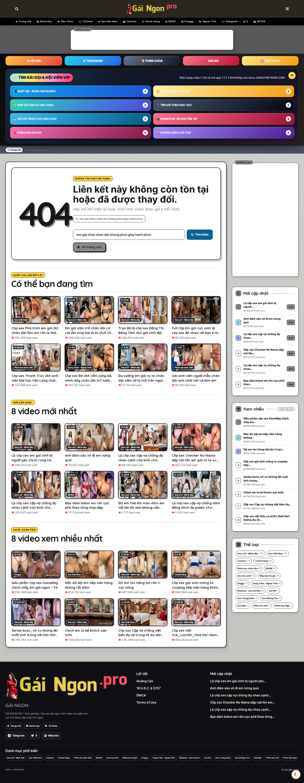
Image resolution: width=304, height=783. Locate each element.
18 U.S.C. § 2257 (148, 688)
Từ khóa (53, 725)
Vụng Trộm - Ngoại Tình (267, 583)
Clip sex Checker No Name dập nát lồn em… (242, 702)
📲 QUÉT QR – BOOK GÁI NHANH (34, 91)
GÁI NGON (16, 705)
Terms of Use (146, 702)
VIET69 (261, 21)
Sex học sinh (245, 575)
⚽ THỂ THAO (270, 61)
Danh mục (34, 725)
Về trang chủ (92, 247)
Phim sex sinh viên (249, 568)
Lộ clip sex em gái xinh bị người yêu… (238, 681)
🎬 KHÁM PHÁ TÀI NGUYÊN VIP (176, 118)
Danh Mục (46, 21)
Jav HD (273, 590)
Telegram (231, 21)
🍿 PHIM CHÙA (152, 61)
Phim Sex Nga (283, 605)
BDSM (172, 21)
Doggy (188, 21)
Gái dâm (242, 605)
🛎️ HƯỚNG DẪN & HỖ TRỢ (173, 132)
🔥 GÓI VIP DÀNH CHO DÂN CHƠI (34, 118)
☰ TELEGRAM (93, 61)
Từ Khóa (87, 21)
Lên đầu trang (291, 769)
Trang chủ (25, 21)
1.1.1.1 (225, 77)
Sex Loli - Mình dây (250, 553)
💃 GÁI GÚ (211, 61)
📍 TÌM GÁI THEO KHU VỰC (174, 105)
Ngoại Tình (209, 21)
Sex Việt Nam (109, 21)
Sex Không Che (271, 598)
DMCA (141, 695)
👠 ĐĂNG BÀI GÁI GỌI (27, 132)
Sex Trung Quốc (247, 598)
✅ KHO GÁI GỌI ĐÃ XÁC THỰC (33, 105)
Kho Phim (67, 21)
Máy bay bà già (269, 575)
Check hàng (152, 21)
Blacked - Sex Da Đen (250, 590)
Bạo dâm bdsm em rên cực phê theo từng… (242, 716)
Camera (131, 21)
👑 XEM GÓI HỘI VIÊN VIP (172, 91)
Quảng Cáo (144, 681)
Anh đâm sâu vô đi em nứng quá (234, 688)
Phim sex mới (261, 605)
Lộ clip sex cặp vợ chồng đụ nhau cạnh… (240, 695)
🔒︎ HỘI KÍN (34, 61)
